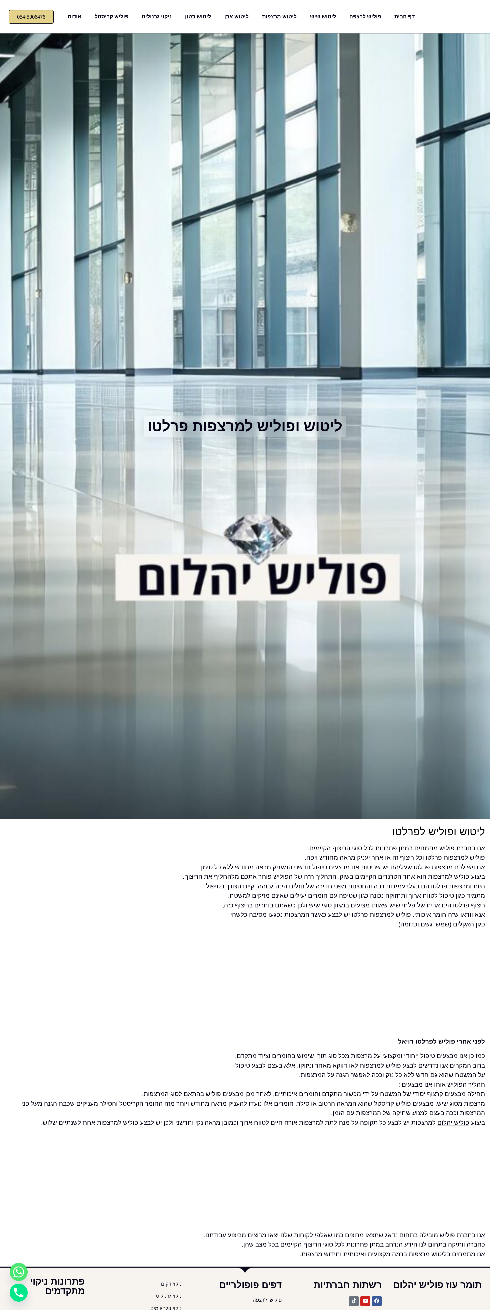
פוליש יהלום (453, 1122)
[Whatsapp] (19, 1272)
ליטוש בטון (198, 16)
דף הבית (404, 16)
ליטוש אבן (236, 16)
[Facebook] (377, 1301)
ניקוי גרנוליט (157, 16)
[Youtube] (365, 1301)
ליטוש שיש (323, 16)
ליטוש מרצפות (279, 16)
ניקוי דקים (171, 1284)
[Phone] (19, 1293)
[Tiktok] (354, 1301)
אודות (74, 16)
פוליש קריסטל (111, 16)
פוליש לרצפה (365, 16)
